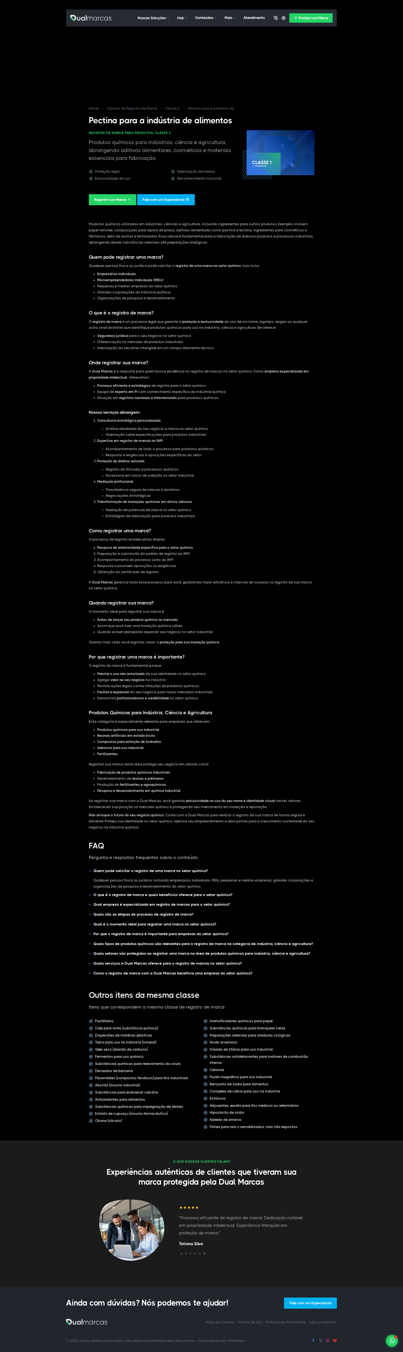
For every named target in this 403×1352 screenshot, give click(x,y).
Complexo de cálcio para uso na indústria (245, 1091)
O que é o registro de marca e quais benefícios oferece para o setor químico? (162, 895)
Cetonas (217, 1070)
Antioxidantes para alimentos (120, 1099)
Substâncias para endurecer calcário (126, 1092)
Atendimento (254, 18)
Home (94, 108)
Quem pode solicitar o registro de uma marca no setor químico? (150, 871)
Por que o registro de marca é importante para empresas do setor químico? (160, 934)
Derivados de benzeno (114, 1071)
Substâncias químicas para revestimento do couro (138, 1064)
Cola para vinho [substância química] (126, 1028)
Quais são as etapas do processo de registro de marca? (143, 914)
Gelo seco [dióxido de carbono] (121, 1049)
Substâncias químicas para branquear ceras (247, 1028)
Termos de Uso (250, 1322)
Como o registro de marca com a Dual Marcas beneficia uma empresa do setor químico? (172, 973)
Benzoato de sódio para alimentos (239, 1084)
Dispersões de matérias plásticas (123, 1035)
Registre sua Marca (110, 199)
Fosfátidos (104, 1021)
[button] (181, 1254)
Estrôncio (218, 1098)
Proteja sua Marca (313, 18)
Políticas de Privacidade (286, 1322)
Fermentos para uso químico (119, 1056)
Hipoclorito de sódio (227, 1112)
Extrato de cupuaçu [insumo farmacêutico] (131, 1113)
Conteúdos (204, 18)
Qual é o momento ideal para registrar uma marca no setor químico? (154, 924)
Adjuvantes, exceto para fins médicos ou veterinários (254, 1105)
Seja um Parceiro (323, 1322)
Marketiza (236, 1341)
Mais (228, 18)
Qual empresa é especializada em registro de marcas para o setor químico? (161, 904)
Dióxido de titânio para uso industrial (241, 1049)
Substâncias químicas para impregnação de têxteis (139, 1106)
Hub (180, 18)
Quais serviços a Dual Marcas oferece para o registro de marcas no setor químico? (167, 963)
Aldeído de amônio (226, 1119)
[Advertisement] (201, 58)
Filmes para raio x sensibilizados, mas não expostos (253, 1127)
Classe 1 (172, 108)
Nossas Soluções (152, 18)
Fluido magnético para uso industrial (241, 1077)
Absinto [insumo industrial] (117, 1085)
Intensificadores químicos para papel (241, 1021)
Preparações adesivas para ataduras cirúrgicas (250, 1035)
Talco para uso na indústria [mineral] (125, 1042)
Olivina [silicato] (108, 1121)
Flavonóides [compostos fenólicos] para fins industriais (141, 1078)
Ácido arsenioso (223, 1042)
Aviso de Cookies (220, 1322)
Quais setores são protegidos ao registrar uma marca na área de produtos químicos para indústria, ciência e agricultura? (201, 953)
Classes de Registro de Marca (132, 108)
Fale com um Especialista (163, 199)
